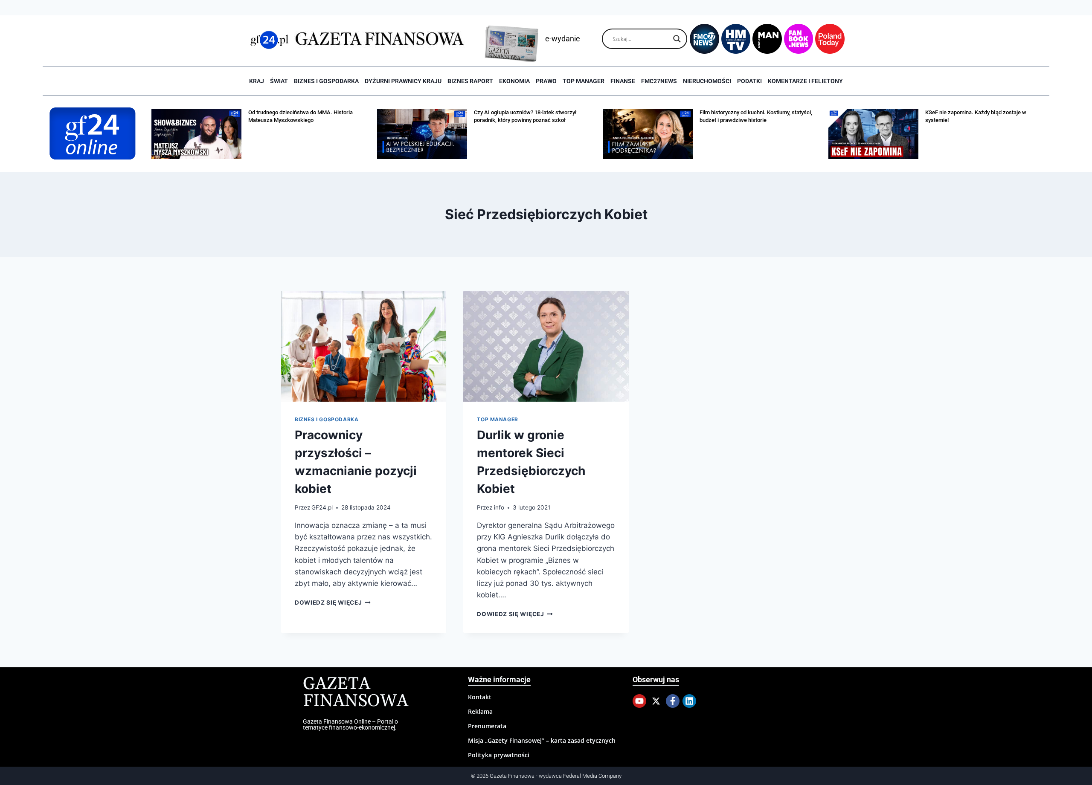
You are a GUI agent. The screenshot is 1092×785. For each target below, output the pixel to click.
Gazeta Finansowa (355, 692)
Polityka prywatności (498, 755)
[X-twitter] (656, 701)
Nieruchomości (707, 81)
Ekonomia (514, 81)
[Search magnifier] (677, 39)
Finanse (622, 81)
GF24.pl (322, 507)
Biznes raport (470, 81)
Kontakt (479, 697)
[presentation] (363, 346)
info (499, 507)
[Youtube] (639, 701)
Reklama (480, 711)
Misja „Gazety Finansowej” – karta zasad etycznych (542, 740)
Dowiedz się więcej (333, 602)
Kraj (256, 81)
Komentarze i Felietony (805, 81)
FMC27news (659, 81)
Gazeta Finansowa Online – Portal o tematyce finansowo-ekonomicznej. (350, 724)
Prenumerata (487, 726)
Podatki (749, 81)
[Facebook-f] (673, 701)
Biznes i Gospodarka (326, 81)
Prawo (546, 81)
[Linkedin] (689, 701)
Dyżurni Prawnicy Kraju (403, 81)
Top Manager (583, 81)
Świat (279, 81)
